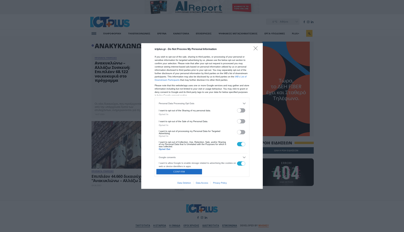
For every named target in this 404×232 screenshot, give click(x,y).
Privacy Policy (220, 183)
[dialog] (202, 116)
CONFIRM (179, 172)
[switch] (241, 110)
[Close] (257, 49)
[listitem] (202, 103)
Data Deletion (184, 183)
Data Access (202, 183)
